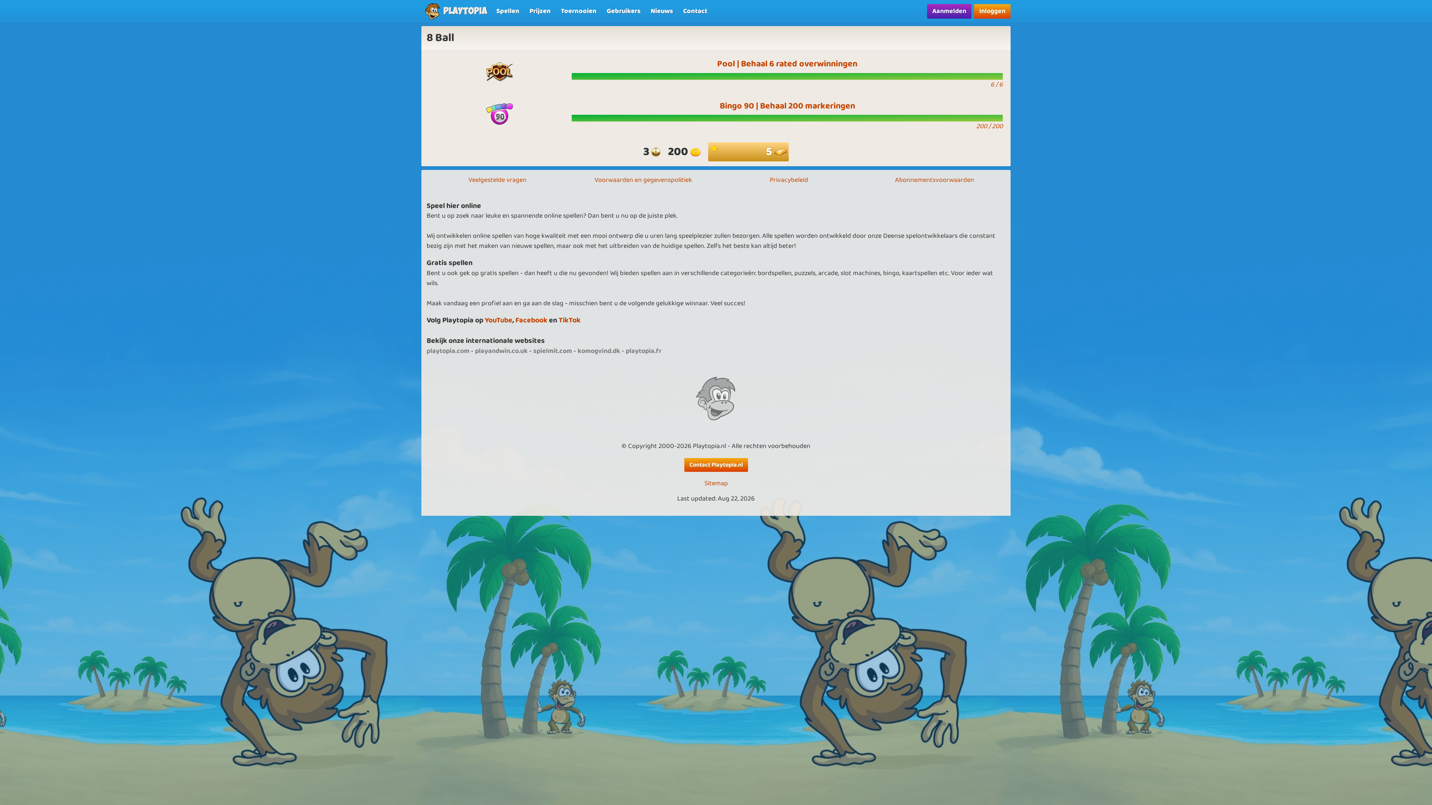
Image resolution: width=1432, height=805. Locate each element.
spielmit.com (552, 351)
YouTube (498, 320)
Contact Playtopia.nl (716, 465)
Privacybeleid (789, 180)
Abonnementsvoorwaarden (934, 180)
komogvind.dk (599, 351)
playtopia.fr (644, 351)
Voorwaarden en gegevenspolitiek (643, 180)
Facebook (531, 320)
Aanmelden (949, 11)
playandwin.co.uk (501, 351)
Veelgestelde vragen (497, 180)
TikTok (570, 320)
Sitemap (716, 484)
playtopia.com (448, 351)
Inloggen (992, 11)
